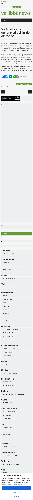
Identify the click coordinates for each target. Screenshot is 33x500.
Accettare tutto (16, 488)
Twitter (16, 7)
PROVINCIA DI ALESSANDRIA (10, 329)
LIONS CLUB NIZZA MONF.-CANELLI (12, 287)
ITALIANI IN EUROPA (8, 352)
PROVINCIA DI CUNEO (9, 336)
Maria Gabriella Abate (20, 25)
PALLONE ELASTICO (8, 438)
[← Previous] (3, 91)
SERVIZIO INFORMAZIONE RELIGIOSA (13, 394)
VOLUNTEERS (7, 355)
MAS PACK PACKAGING (9, 278)
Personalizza (16, 492)
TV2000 (5, 320)
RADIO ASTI (6, 313)
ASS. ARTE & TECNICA (9, 411)
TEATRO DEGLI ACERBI (9, 418)
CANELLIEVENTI (7, 299)
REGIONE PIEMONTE (8, 340)
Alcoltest (8, 86)
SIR (4, 317)
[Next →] (30, 91)
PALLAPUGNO (6, 434)
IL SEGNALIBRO (7, 269)
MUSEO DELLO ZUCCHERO (10, 455)
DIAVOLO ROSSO (7, 415)
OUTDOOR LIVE (7, 431)
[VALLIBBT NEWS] (16, 14)
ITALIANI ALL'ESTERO (9, 348)
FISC (4, 302)
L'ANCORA (6, 306)
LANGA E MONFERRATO (9, 446)
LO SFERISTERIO (7, 427)
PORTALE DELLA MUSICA (10, 373)
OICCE (5, 310)
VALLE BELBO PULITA (9, 253)
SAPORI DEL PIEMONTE (9, 385)
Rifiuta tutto (16, 496)
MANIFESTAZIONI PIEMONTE (11, 464)
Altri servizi (23, 76)
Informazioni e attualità (24, 84)
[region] (16, 486)
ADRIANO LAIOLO (7, 262)
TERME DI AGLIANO (8, 402)
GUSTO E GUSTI (7, 382)
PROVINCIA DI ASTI (8, 332)
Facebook (13, 7)
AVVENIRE (5, 295)
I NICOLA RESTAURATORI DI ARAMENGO (14, 266)
